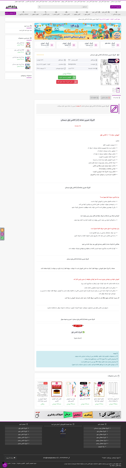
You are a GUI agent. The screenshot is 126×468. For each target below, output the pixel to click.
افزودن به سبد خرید (65, 77)
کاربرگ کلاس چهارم (23, 437)
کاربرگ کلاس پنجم (23, 441)
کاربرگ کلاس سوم (22, 434)
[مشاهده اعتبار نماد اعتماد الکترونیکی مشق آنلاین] (63, 433)
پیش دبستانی (116, 14)
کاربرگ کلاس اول (22, 428)
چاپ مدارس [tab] (104, 98)
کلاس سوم (87, 14)
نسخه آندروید (10, 458)
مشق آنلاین (117, 19)
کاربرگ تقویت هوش (19, 1)
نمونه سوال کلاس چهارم (67, 1)
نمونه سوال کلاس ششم (41, 1)
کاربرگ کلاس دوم (22, 431)
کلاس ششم (56, 14)
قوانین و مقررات (21, 463)
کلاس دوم (95, 12)
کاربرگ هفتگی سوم (101, 437)
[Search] (40, 7)
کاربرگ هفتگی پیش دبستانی (101, 428)
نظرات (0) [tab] (93, 98)
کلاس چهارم (77, 14)
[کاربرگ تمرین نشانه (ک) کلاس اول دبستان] (110, 72)
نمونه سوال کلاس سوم (79, 1)
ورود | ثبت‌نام (115, 7)
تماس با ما (8, 463)
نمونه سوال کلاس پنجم (54, 1)
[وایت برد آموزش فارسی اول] (70, 389)
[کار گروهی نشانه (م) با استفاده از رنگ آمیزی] (113, 389)
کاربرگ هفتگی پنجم (101, 444)
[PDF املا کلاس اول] (85, 389)
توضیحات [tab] (115, 98)
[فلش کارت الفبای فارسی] (56, 389)
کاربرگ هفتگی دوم (101, 434)
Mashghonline (72, 64)
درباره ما (13, 463)
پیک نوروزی (101, 447)
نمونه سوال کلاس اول (104, 1)
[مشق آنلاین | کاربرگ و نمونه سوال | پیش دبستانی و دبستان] (11, 7)
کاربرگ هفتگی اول (101, 431)
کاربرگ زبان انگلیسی (30, 1)
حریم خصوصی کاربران (31, 463)
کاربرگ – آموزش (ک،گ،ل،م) (106, 19)
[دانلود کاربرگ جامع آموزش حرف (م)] (99, 389)
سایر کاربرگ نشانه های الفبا (65, 82)
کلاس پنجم (67, 14)
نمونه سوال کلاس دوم (92, 1)
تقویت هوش (35, 14)
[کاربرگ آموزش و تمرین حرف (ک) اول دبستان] (42, 389)
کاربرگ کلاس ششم (23, 444)
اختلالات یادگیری (24, 14)
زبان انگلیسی (46, 14)
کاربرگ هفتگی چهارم (101, 441)
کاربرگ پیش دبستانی (116, 1)
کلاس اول (104, 12)
